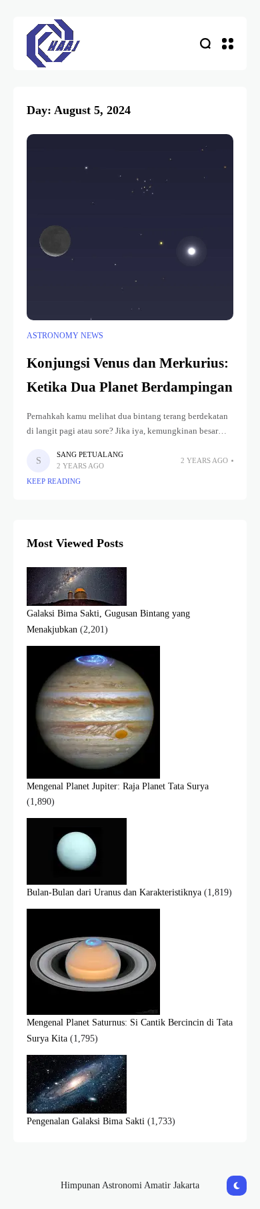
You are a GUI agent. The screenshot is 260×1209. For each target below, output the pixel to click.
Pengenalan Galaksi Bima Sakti (86, 1121)
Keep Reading (54, 481)
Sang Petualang (90, 454)
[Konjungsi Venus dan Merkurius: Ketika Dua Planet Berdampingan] (130, 227)
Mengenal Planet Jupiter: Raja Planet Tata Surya (118, 786)
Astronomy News (65, 335)
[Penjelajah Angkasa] (53, 43)
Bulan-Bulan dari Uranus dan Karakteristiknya (114, 892)
